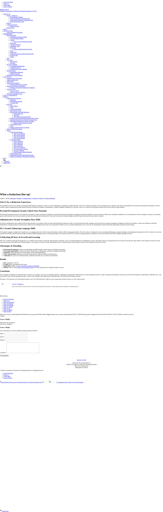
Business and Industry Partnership (16, 86)
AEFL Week (10, 81)
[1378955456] (18, 11)
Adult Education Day (12, 80)
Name (2, 333)
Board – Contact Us (12, 15)
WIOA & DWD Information (14, 129)
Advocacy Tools (11, 89)
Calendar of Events (12, 24)
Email (2, 337)
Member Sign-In (11, 70)
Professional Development (14, 98)
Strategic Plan (10, 28)
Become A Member (12, 64)
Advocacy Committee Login (14, 94)
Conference (35, 198)
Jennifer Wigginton (50, 198)
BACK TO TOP (81, 360)
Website (2, 340)
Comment (3, 352)
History (9, 130)
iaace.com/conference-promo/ (26, 267)
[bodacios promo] (24, 166)
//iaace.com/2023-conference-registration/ (28, 266)
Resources (9, 104)
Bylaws (9, 23)
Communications (26, 198)
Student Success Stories (13, 83)
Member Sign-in (4, 9)
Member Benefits (11, 35)
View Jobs (9, 60)
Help (8, 58)
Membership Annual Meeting (14, 75)
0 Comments (12, 198)
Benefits (19, 198)
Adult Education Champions (14, 78)
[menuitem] (83, 21)
